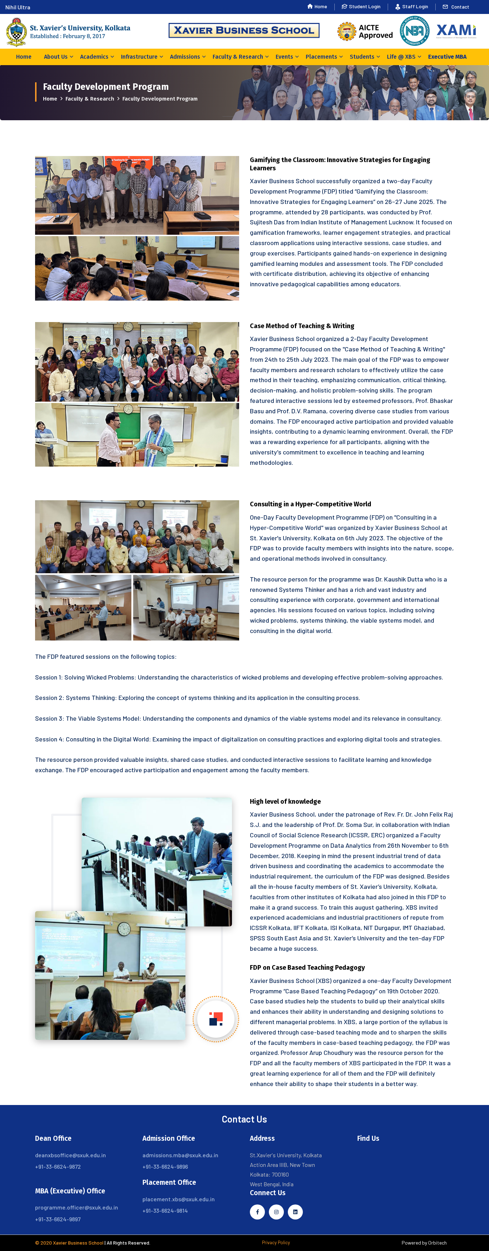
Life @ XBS (401, 56)
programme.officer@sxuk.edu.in (76, 1207)
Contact (460, 7)
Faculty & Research (238, 56)
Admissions (185, 56)
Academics (94, 56)
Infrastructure (139, 56)
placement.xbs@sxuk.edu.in (178, 1199)
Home (321, 6)
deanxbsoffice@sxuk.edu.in (70, 1155)
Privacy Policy (276, 1242)
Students (362, 56)
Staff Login (415, 6)
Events (284, 56)
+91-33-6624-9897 (58, 1219)
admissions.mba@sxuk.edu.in (180, 1155)
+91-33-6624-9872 (58, 1166)
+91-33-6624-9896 (165, 1166)
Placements (321, 56)
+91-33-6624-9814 (165, 1210)
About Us (56, 56)
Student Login (365, 6)
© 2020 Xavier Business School (69, 1243)
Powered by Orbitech (424, 1243)
